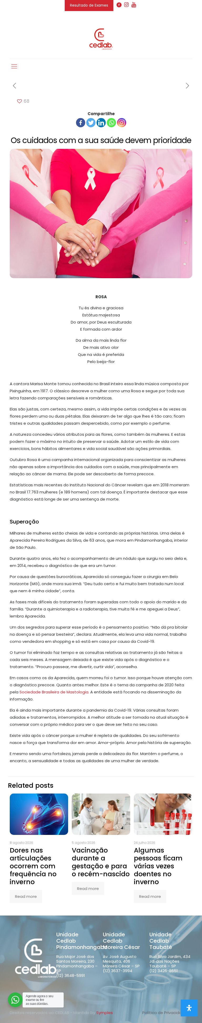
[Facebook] (80, 122)
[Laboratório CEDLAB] (101, 39)
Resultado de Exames (89, 5)
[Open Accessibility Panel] (189, 1008)
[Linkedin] (101, 122)
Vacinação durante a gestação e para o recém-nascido (101, 862)
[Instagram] (121, 122)
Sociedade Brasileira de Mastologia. (54, 692)
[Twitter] (90, 122)
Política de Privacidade (164, 1012)
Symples (104, 1012)
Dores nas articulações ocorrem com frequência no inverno (33, 866)
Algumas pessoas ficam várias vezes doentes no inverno (158, 866)
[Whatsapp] (111, 122)
